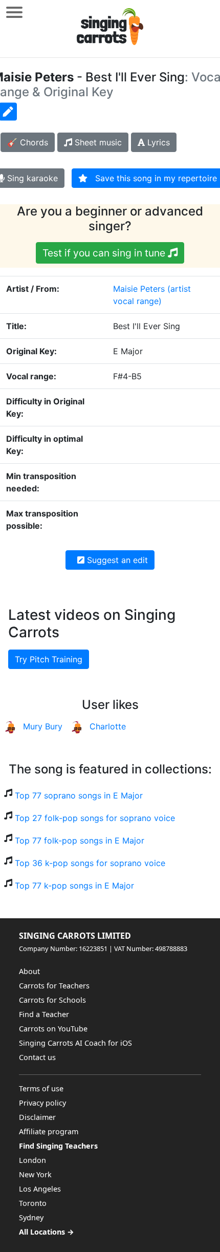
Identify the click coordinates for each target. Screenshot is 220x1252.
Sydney (31, 1217)
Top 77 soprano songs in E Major (79, 795)
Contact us (37, 1057)
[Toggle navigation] (14, 12)
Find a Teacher (44, 1014)
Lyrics (157, 142)
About (29, 971)
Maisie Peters (139, 289)
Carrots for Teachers (54, 985)
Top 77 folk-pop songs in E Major (79, 840)
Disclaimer (37, 1117)
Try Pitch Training (48, 659)
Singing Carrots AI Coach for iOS (75, 1043)
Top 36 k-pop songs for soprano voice (90, 863)
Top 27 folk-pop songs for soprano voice (95, 818)
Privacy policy (42, 1103)
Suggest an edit (116, 560)
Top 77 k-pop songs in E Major (74, 885)
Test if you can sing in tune (105, 253)
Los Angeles (40, 1189)
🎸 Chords (27, 142)
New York (35, 1174)
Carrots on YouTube (53, 1028)
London (32, 1160)
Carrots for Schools (52, 1000)
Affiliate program (48, 1131)
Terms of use (41, 1088)
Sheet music (97, 142)
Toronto (33, 1203)
